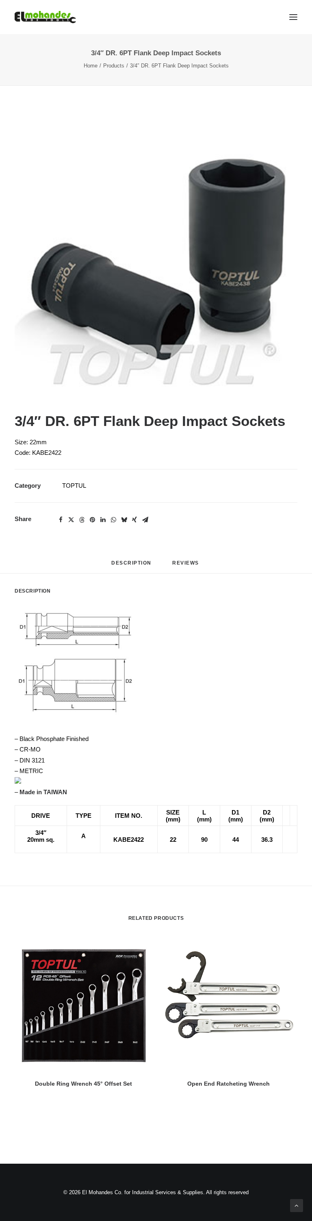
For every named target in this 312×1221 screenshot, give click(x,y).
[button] (156, 256)
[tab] (186, 566)
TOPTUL (74, 485)
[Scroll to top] (296, 1204)
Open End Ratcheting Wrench (228, 1083)
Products (113, 66)
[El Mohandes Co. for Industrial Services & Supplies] (45, 17)
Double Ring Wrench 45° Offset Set (83, 1083)
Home (91, 66)
